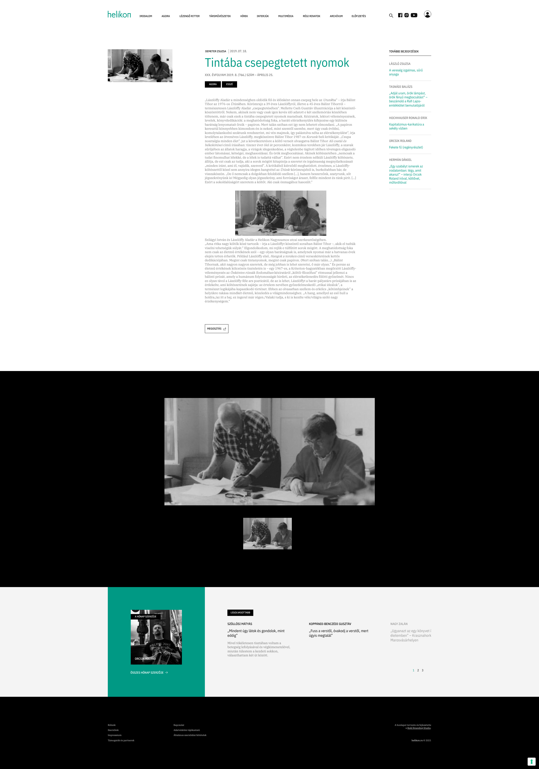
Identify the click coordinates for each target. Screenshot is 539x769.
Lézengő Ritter (189, 16)
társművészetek (220, 16)
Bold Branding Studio (419, 728)
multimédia (286, 16)
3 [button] (422, 670)
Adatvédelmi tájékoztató (186, 730)
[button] (146, 16)
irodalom (146, 16)
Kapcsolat (178, 725)
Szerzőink (113, 730)
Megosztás (214, 328)
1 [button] (413, 670)
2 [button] (418, 670)
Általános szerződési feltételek (189, 735)
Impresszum (114, 735)
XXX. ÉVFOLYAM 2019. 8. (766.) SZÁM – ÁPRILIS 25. (239, 75)
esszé (229, 84)
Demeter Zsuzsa (215, 51)
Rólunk (112, 725)
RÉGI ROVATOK (311, 16)
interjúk (263, 16)
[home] (119, 14)
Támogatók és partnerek (121, 740)
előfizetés (359, 16)
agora (166, 16)
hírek (244, 16)
